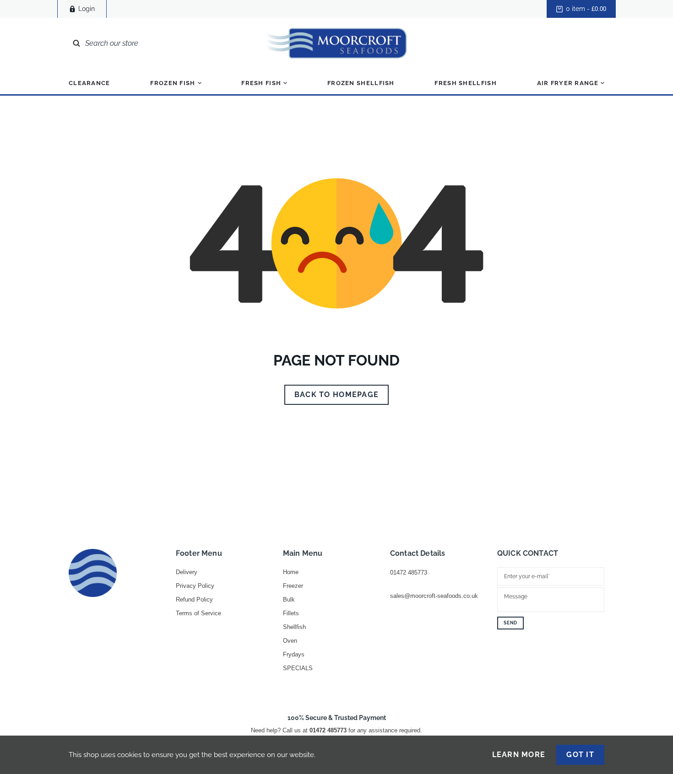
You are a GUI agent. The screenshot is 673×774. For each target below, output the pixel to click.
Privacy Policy (195, 585)
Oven (290, 640)
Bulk (289, 599)
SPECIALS (298, 668)
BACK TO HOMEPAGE (336, 394)
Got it (580, 754)
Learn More (519, 754)
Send (510, 622)
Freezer (293, 585)
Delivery (186, 572)
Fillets (291, 613)
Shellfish (294, 627)
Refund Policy (194, 599)
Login (86, 8)
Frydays (293, 654)
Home (291, 572)
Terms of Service (198, 613)
